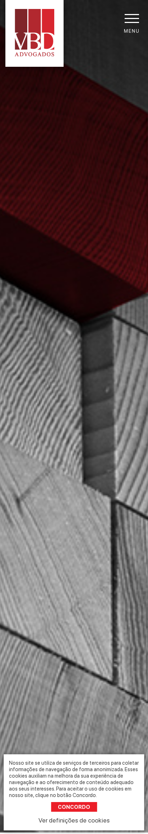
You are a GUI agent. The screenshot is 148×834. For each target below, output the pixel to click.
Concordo (74, 807)
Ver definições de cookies (74, 820)
